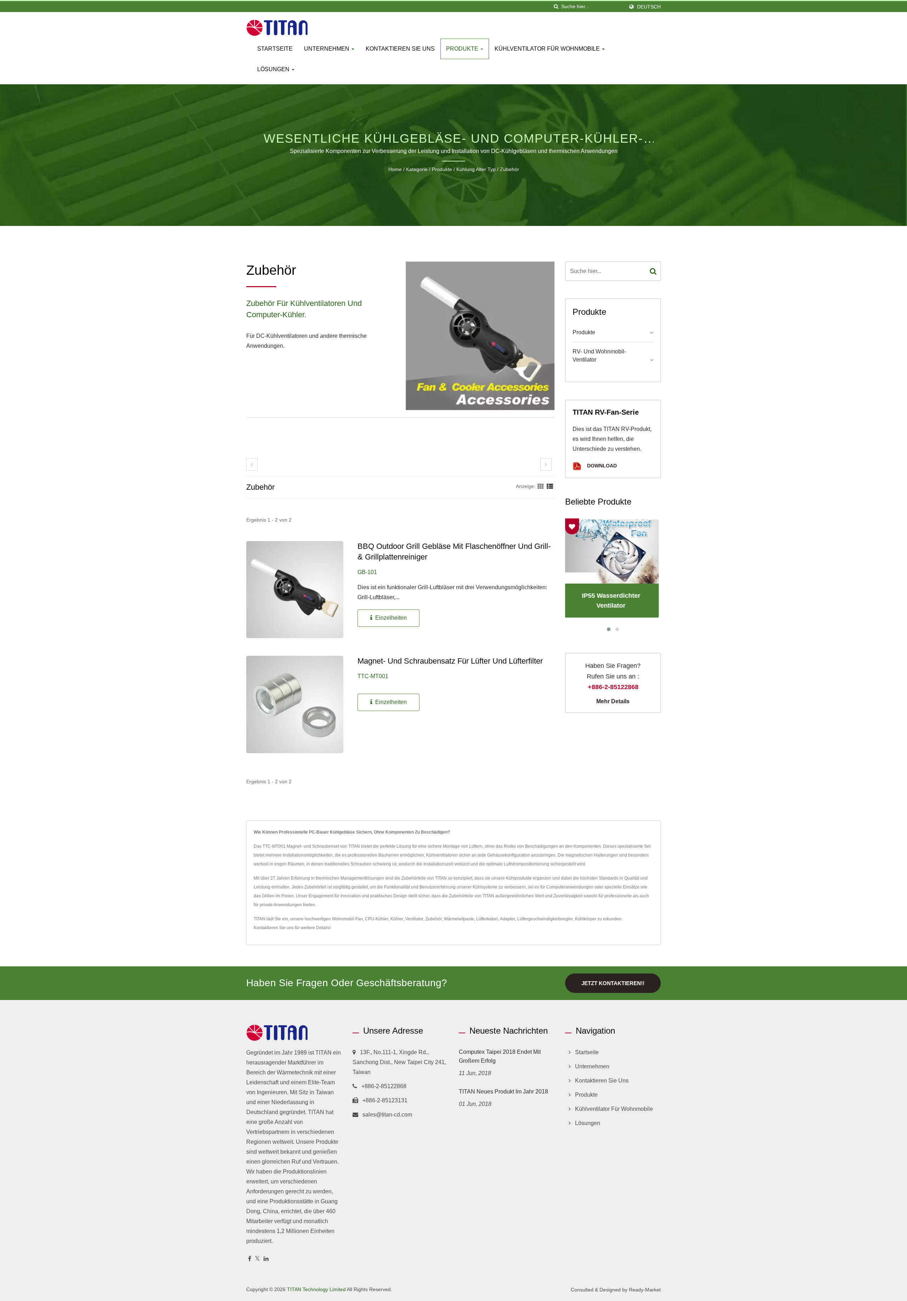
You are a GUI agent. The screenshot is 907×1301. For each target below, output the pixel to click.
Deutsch (649, 7)
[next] (546, 464)
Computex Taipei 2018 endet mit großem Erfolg (500, 1056)
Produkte (463, 49)
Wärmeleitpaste (459, 918)
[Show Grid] (540, 486)
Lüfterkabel (487, 918)
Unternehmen (327, 49)
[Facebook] (249, 1259)
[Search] (653, 271)
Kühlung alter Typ (476, 169)
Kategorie (417, 169)
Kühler (396, 918)
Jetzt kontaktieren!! (612, 983)
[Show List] (549, 486)
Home (395, 169)
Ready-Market (645, 1290)
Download (601, 465)
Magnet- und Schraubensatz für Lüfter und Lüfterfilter (450, 661)
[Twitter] (257, 1259)
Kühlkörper (585, 918)
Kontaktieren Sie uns (400, 49)
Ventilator (414, 918)
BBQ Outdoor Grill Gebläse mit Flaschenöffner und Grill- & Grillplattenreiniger (454, 551)
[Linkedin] (266, 1259)
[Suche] (556, 6)
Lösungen (274, 69)
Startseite (275, 49)
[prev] (252, 464)
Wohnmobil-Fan (347, 918)
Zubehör (509, 169)
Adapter (507, 918)
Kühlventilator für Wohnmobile (548, 49)
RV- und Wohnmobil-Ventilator (599, 355)
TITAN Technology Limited (316, 1289)
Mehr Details (613, 701)
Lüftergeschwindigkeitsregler (545, 918)
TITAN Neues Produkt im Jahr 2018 (503, 1092)
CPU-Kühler (376, 918)
